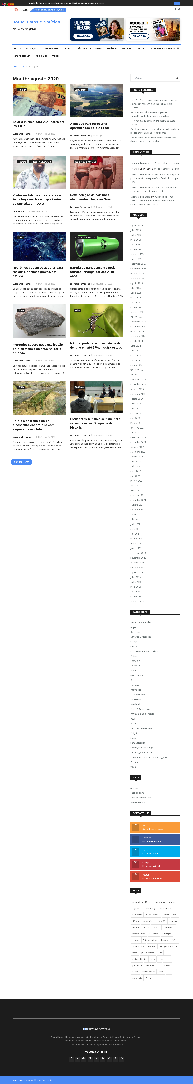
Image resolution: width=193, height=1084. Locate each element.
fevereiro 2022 (137, 485)
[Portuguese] (8, 4)
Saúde (68, 48)
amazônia (160, 902)
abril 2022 (135, 475)
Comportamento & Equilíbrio (144, 651)
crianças (173, 921)
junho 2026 (135, 234)
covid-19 (161, 921)
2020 (25, 66)
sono (161, 971)
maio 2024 (135, 355)
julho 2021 (135, 519)
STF (169, 971)
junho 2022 (135, 466)
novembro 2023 (138, 384)
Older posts (22, 461)
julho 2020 (135, 577)
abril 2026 (135, 244)
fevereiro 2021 (137, 543)
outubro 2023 (137, 389)
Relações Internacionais (142, 728)
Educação (31, 48)
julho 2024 (135, 345)
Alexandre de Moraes (142, 902)
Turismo (134, 762)
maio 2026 (135, 239)
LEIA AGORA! (83, 36)
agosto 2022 (136, 456)
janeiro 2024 (136, 374)
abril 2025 (135, 302)
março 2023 (136, 422)
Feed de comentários (140, 797)
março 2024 (136, 365)
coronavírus (148, 921)
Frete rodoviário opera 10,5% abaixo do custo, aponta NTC (56, 3)
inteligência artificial (168, 946)
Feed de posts (137, 792)
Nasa (152, 959)
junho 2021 (135, 524)
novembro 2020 (138, 557)
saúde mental (148, 971)
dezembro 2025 (138, 263)
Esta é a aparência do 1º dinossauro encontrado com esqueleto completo (33, 425)
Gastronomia (22, 56)
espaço (135, 940)
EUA (173, 940)
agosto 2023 (136, 398)
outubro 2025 (137, 273)
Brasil (166, 914)
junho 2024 (135, 350)
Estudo (164, 940)
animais (173, 902)
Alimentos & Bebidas (140, 622)
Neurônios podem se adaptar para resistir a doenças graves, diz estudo (38, 272)
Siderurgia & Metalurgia (141, 747)
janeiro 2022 (136, 490)
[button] (175, 3)
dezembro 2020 (138, 553)
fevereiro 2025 (137, 312)
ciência (135, 921)
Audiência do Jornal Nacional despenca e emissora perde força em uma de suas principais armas (153, 200)
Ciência (81, 48)
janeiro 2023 (136, 432)
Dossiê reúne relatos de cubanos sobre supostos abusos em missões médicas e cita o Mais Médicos (154, 104)
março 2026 (136, 249)
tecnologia (137, 978)
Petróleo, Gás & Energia (142, 713)
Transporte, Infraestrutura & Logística (149, 757)
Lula (160, 952)
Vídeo (55, 56)
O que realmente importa (167, 163)
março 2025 (136, 307)
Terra (148, 978)
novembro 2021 (138, 500)
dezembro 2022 (138, 437)
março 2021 (136, 538)
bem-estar (137, 914)
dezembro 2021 (138, 495)
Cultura (133, 656)
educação (166, 933)
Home (17, 48)
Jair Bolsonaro (147, 952)
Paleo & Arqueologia (140, 709)
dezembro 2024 (138, 321)
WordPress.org (137, 802)
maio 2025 (135, 297)
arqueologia (150, 908)
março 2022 (136, 480)
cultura (135, 927)
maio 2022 (135, 471)
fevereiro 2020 (137, 601)
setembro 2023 (137, 394)
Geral (141, 48)
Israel (135, 952)
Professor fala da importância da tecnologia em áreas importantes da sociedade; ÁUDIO (37, 199)
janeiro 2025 (136, 316)
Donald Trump (138, 933)
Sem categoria (137, 742)
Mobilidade (135, 704)
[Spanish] (12, 4)
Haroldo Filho (19, 211)
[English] (4, 4)
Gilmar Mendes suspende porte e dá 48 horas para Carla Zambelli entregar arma (154, 178)
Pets (132, 718)
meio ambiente (139, 959)
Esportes (127, 48)
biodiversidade (153, 914)
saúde (135, 971)
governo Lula (138, 946)
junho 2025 (135, 292)
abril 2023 (135, 418)
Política (112, 48)
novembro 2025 (138, 268)
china (175, 914)
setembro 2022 (137, 451)
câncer (146, 927)
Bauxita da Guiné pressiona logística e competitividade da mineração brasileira (149, 114)
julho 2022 (135, 461)
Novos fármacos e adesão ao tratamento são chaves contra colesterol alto (153, 139)
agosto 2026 (136, 225)
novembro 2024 (138, 326)
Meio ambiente (51, 48)
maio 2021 (135, 528)
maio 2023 (135, 413)
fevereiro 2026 (137, 254)
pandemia (137, 965)
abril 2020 (135, 591)
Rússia (167, 965)
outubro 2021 (137, 504)
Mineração (135, 699)
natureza (163, 959)
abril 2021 (135, 533)
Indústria (134, 685)
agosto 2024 (136, 340)
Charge (133, 641)
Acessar (134, 788)
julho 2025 (135, 287)
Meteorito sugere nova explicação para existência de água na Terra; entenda (38, 349)
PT (159, 965)
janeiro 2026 (136, 259)
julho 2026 (135, 230)
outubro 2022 (137, 447)
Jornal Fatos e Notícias (36, 22)
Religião (134, 733)
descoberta (169, 927)
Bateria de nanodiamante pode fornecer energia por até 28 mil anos (92, 272)
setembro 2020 (137, 567)
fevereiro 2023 (137, 427)
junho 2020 (135, 581)
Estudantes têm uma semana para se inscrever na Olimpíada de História (95, 423)
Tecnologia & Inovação (40, 162)
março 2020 (136, 596)
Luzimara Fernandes (23, 134)
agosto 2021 (136, 514)
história (151, 946)
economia (153, 933)
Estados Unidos (150, 940)
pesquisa (150, 965)
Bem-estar (135, 631)
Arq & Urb (41, 56)
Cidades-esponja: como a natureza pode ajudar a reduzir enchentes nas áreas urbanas (154, 131)
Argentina (136, 908)
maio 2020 (135, 586)
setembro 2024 (137, 336)
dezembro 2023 (138, 379)
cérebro (156, 927)
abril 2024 (135, 360)
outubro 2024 (137, 331)
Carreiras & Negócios (162, 48)
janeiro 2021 (136, 548)
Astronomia (165, 908)
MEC (168, 952)
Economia (96, 48)
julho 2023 (135, 403)
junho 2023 (135, 408)
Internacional (136, 689)
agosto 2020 (136, 572)
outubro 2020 (137, 562)
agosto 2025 (136, 283)
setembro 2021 (137, 509)
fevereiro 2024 (137, 369)
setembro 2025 (137, 278)
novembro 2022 (138, 442)
